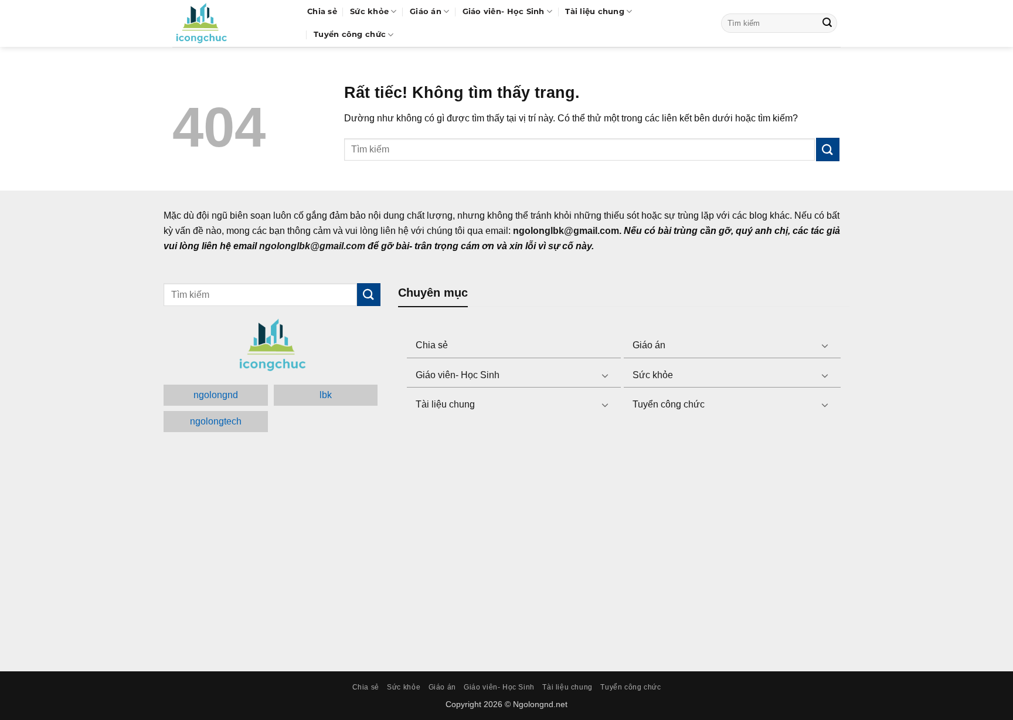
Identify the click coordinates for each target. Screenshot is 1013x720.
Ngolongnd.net (540, 704)
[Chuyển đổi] (825, 345)
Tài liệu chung (594, 11)
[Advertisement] (624, 542)
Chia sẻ (322, 11)
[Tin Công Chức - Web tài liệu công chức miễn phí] (231, 23)
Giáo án (425, 11)
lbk (325, 395)
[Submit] (827, 23)
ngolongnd (215, 395)
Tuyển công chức (350, 34)
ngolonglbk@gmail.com (312, 246)
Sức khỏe (369, 11)
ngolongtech (216, 421)
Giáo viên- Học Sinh (504, 11)
